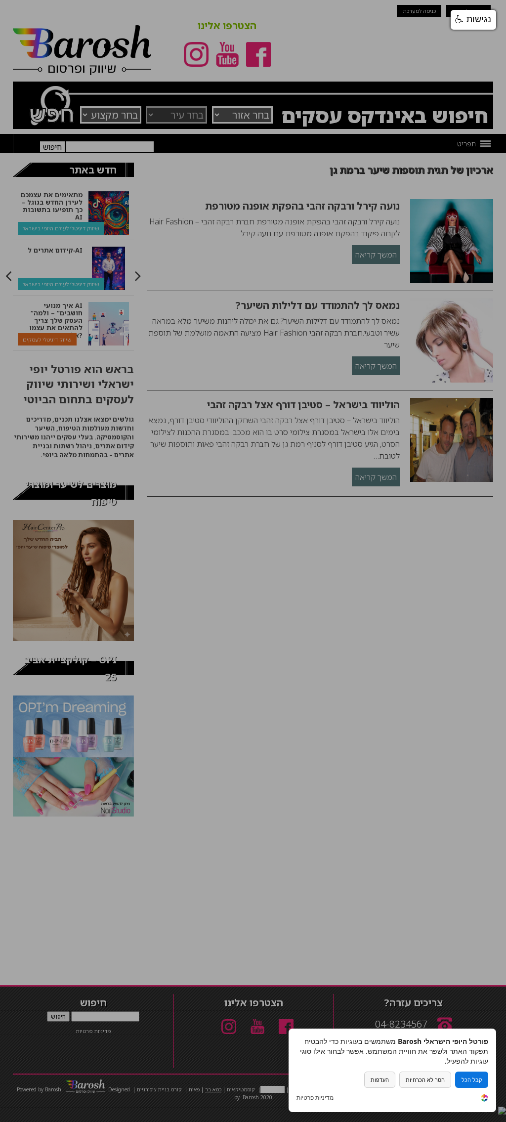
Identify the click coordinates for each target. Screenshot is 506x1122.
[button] (473, 20)
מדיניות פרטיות (315, 1098)
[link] (484, 1099)
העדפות (380, 1079)
